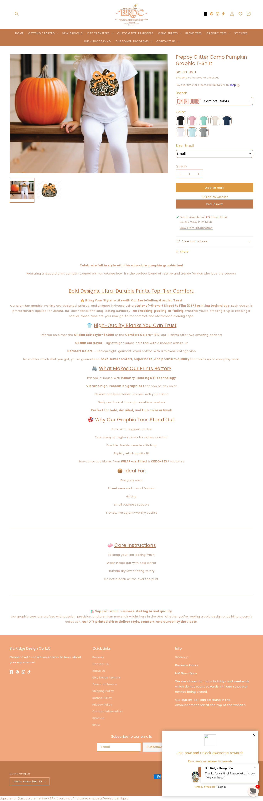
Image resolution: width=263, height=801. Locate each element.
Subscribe (154, 747)
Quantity (181, 166)
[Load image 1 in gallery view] (22, 190)
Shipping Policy (103, 691)
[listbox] (214, 101)
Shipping (182, 77)
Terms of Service (104, 684)
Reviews (98, 657)
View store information (196, 228)
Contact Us (100, 664)
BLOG (96, 725)
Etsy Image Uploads (106, 677)
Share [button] (184, 252)
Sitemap (98, 718)
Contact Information (107, 711)
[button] (17, 14)
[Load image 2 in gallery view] (48, 190)
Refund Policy (102, 698)
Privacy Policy (102, 705)
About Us (98, 671)
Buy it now (214, 204)
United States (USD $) (28, 781)
